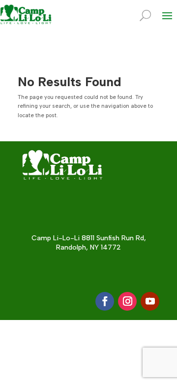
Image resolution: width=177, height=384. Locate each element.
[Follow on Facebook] (104, 301)
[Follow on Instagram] (127, 301)
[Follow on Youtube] (150, 301)
